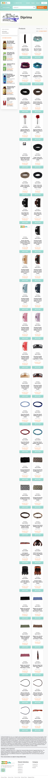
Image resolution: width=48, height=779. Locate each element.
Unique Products (5, 32)
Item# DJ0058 (25, 182)
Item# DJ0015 (38, 210)
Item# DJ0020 (25, 296)
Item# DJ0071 (38, 606)
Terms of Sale (17, 777)
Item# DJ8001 (25, 155)
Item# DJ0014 (38, 662)
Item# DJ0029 (25, 578)
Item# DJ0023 (38, 325)
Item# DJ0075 (25, 46)
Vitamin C (20, 769)
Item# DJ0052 (38, 46)
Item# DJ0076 (25, 690)
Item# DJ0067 (25, 467)
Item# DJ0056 (38, 99)
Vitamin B (20, 767)
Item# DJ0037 (38, 550)
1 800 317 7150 (18, 2)
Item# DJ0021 (38, 296)
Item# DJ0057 (38, 155)
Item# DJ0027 (25, 383)
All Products (4, 31)
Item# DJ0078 (25, 718)
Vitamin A (20, 766)
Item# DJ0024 (25, 354)
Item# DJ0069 (25, 495)
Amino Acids (21, 764)
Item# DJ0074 (25, 662)
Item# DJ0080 (25, 550)
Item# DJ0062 (25, 439)
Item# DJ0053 (25, 73)
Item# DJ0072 (25, 634)
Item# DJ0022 (25, 325)
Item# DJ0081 (38, 718)
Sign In (44, 2)
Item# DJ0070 (38, 495)
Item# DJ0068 (38, 467)
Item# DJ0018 (38, 238)
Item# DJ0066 (25, 606)
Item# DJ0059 (38, 182)
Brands (33, 2)
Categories (35, 766)
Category (38, 2)
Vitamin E (20, 772)
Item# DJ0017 (38, 267)
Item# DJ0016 (25, 210)
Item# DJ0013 (38, 127)
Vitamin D (20, 771)
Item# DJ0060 (25, 412)
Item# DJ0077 (38, 690)
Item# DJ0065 (38, 523)
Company (28, 2)
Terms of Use (10, 777)
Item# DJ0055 (25, 99)
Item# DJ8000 (25, 238)
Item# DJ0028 (38, 578)
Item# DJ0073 (38, 634)
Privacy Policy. (4, 777)
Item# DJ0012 (25, 127)
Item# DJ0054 (38, 73)
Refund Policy (24, 777)
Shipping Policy (31, 777)
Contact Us (35, 764)
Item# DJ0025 (38, 383)
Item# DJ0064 (25, 523)
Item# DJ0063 (38, 439)
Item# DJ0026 (38, 354)
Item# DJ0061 (38, 412)
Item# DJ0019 (25, 267)
